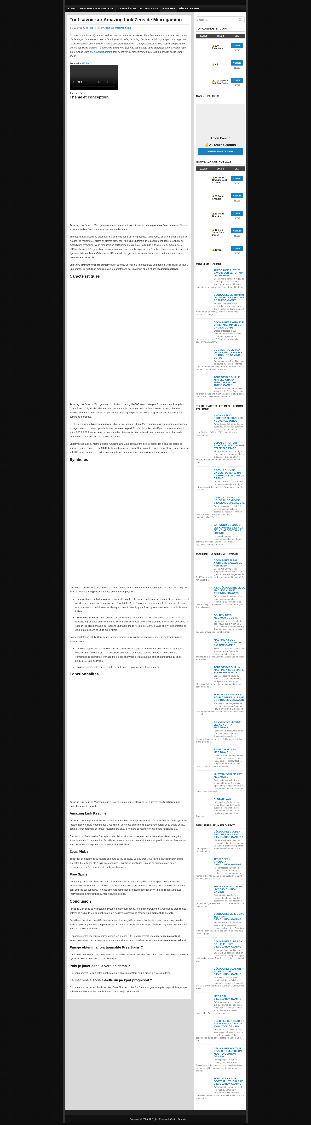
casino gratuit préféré (101, 51)
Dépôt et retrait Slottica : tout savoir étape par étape (229, 445)
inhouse (89, 28)
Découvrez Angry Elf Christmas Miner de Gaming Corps (229, 325)
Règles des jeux (189, 8)
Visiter (237, 45)
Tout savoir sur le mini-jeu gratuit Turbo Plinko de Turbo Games (227, 381)
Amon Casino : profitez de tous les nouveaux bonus (228, 418)
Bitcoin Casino (149, 8)
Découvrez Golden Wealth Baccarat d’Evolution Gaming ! (228, 834)
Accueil (71, 8)
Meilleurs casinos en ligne (96, 8)
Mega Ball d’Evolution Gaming (227, 997)
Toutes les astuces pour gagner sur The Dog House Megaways (229, 697)
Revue (237, 50)
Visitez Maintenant (220, 151)
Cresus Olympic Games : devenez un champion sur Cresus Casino (229, 474)
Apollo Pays (222, 798)
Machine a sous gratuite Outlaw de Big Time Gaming (227, 642)
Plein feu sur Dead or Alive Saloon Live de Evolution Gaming (229, 1024)
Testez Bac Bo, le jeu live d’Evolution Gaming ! (228, 889)
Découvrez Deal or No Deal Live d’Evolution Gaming (227, 971)
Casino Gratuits (178, 1119)
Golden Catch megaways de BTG (226, 616)
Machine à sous (127, 8)
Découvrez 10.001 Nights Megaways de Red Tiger (228, 563)
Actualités (168, 8)
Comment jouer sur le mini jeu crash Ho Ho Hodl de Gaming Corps (228, 353)
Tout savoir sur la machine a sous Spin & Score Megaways (229, 670)
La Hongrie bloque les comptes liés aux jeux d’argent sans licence (228, 528)
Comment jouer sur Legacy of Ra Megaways (228, 725)
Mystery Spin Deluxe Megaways (228, 775)
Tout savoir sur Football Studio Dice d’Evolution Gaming (228, 1081)
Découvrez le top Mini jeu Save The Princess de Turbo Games (229, 297)
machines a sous (123, 28)
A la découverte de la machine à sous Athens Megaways (229, 590)
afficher (86, 63)
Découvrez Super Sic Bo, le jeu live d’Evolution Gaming (228, 944)
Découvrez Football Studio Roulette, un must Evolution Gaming (228, 1052)
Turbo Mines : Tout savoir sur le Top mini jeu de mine (229, 273)
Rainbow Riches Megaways (225, 751)
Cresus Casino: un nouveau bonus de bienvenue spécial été (229, 500)
